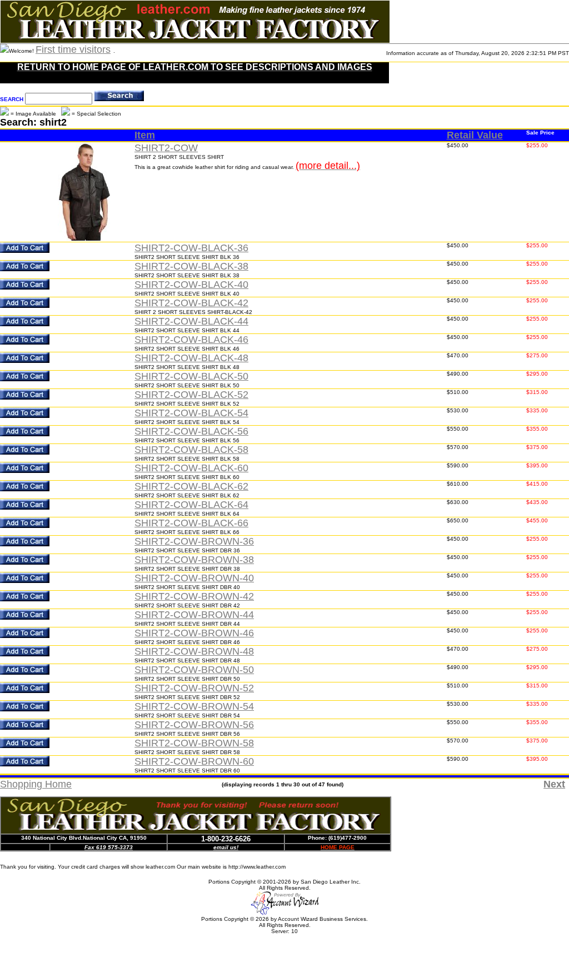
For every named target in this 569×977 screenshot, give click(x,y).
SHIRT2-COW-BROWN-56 (194, 724)
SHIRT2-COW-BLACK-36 (191, 247)
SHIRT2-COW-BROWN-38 (194, 559)
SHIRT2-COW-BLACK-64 (191, 504)
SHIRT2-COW (166, 147)
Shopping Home (36, 784)
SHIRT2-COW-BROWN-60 (194, 761)
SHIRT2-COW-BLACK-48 (191, 357)
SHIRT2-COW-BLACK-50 (191, 376)
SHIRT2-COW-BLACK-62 (191, 486)
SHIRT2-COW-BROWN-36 (194, 541)
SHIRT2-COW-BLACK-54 (191, 412)
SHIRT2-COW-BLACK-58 (191, 449)
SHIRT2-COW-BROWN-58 (194, 743)
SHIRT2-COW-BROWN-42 (194, 596)
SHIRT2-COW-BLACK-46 (191, 339)
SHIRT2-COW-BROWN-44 (194, 614)
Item (144, 135)
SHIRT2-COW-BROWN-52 (194, 688)
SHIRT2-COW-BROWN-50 (194, 669)
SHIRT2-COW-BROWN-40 (194, 578)
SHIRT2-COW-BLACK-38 (191, 266)
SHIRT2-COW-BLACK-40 (191, 284)
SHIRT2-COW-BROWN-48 (194, 651)
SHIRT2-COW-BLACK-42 (191, 302)
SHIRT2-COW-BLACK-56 (191, 431)
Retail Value (475, 135)
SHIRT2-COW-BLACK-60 (191, 467)
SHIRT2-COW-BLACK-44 (191, 321)
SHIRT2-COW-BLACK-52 (191, 394)
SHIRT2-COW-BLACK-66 (191, 523)
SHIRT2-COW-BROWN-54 (194, 706)
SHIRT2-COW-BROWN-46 (194, 633)
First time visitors (73, 49)
